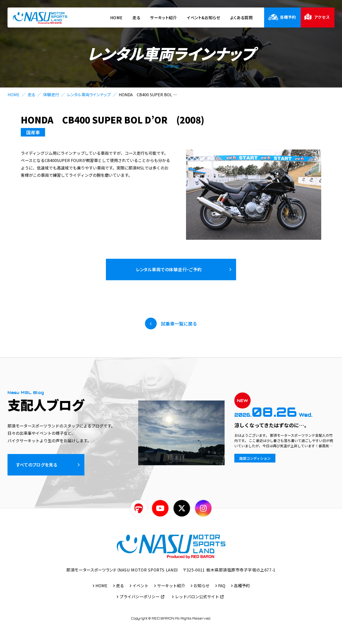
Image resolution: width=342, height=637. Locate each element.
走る (136, 17)
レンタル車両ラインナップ (89, 95)
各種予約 (242, 585)
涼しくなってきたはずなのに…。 (271, 425)
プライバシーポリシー (139, 597)
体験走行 (51, 95)
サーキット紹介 (163, 17)
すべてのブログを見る (36, 465)
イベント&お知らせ (203, 17)
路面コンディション (255, 458)
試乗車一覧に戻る (179, 323)
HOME (116, 17)
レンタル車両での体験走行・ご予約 (169, 269)
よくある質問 (241, 17)
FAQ (221, 585)
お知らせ (202, 585)
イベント (140, 585)
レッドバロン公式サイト (197, 597)
